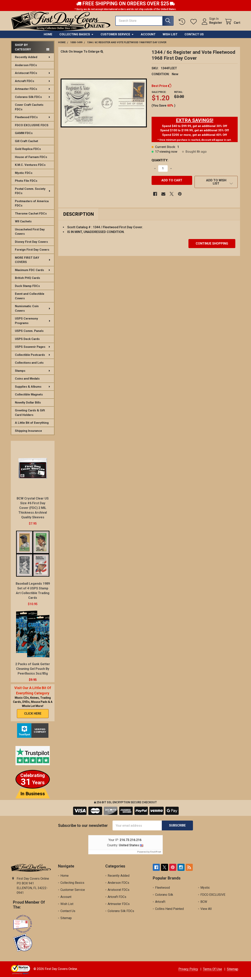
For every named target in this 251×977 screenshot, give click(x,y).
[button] (194, 120)
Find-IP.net (155, 852)
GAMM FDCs (24, 133)
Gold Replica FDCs (28, 149)
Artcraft (160, 902)
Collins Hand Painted (169, 909)
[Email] (163, 193)
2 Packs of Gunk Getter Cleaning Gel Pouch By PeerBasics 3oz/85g (32, 668)
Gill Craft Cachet (26, 141)
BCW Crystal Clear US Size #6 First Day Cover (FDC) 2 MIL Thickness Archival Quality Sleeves (33, 508)
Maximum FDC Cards (29, 270)
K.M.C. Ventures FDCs (30, 165)
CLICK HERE (32, 713)
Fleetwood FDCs (26, 117)
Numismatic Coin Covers (27, 308)
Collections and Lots (29, 362)
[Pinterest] (179, 193)
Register (215, 23)
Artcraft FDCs (24, 81)
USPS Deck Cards (27, 339)
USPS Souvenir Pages (30, 347)
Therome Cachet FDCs (31, 213)
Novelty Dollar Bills (28, 402)
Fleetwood (162, 887)
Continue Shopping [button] (212, 243)
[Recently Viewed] (182, 22)
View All (206, 909)
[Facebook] (155, 193)
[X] (171, 193)
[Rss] (189, 867)
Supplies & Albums (28, 386)
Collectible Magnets (29, 394)
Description (78, 214)
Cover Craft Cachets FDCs (29, 107)
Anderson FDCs (26, 65)
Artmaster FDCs (26, 89)
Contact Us (194, 34)
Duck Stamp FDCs (27, 286)
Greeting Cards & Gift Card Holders (30, 413)
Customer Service (115, 34)
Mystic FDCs (23, 173)
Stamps (20, 371)
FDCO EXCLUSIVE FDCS (31, 125)
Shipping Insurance (28, 431)
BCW (203, 902)
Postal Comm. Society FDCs (30, 191)
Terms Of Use (212, 969)
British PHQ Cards (27, 278)
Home (48, 34)
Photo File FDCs (26, 181)
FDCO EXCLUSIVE (212, 895)
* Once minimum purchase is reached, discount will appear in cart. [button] (195, 140)
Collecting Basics (74, 34)
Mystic (205, 887)
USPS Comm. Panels (29, 331)
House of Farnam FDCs (31, 157)
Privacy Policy (188, 969)
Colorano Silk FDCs (28, 97)
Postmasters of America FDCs (32, 203)
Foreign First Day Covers (32, 249)
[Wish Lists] (194, 22)
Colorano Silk (164, 895)
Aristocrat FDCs (26, 73)
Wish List (170, 34)
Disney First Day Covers (31, 242)
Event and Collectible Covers (29, 296)
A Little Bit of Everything (32, 423)
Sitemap (66, 918)
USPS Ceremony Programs (26, 321)
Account (148, 34)
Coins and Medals (27, 378)
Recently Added (26, 57)
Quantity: (160, 160)
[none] (104, 103)
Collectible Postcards (30, 355)
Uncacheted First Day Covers (30, 232)
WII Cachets (23, 221)
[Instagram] (181, 867)
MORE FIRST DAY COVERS (27, 260)
